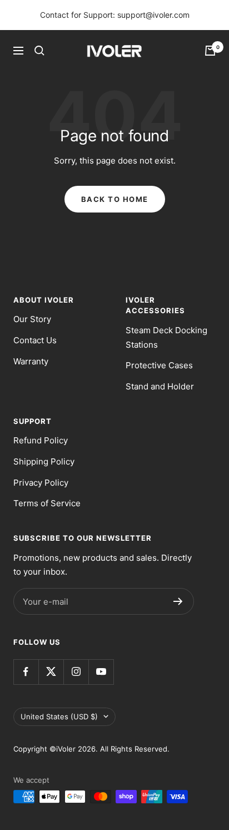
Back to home (114, 199)
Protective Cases (159, 365)
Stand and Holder (160, 386)
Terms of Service (47, 503)
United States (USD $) (59, 716)
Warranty (30, 361)
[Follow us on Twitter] (50, 671)
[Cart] (210, 51)
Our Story (32, 319)
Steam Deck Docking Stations (166, 337)
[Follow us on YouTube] (100, 671)
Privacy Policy (40, 482)
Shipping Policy (43, 461)
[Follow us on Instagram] (75, 671)
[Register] (178, 601)
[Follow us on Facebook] (25, 671)
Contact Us (35, 340)
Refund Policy (40, 440)
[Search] (39, 51)
